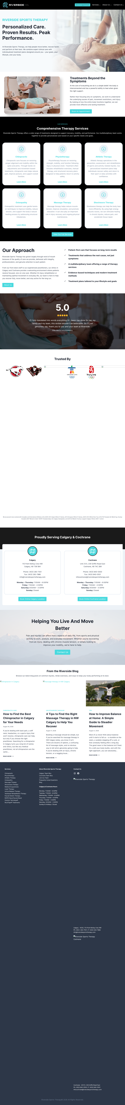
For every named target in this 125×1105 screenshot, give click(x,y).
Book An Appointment (82, 5)
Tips (90, 710)
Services (8, 769)
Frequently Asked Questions (48, 780)
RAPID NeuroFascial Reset (13, 798)
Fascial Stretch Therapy (12, 796)
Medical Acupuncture (11, 787)
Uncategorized (51, 710)
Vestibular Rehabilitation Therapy (15, 793)
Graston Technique (11, 800)
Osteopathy (8, 780)
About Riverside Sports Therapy (50, 769)
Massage (61, 710)
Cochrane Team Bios (46, 775)
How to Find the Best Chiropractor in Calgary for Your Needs (18, 718)
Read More (8, 756)
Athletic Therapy (10, 778)
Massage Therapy (11, 782)
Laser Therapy (9, 789)
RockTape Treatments (12, 802)
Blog (40, 782)
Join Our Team (44, 778)
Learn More (21, 182)
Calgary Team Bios (45, 773)
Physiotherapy (9, 775)
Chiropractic (9, 773)
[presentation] (19, 693)
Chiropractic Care (10, 710)
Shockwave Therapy (11, 784)
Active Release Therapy (12, 791)
